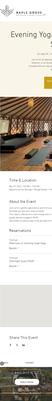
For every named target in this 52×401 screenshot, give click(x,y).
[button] (2, 364)
